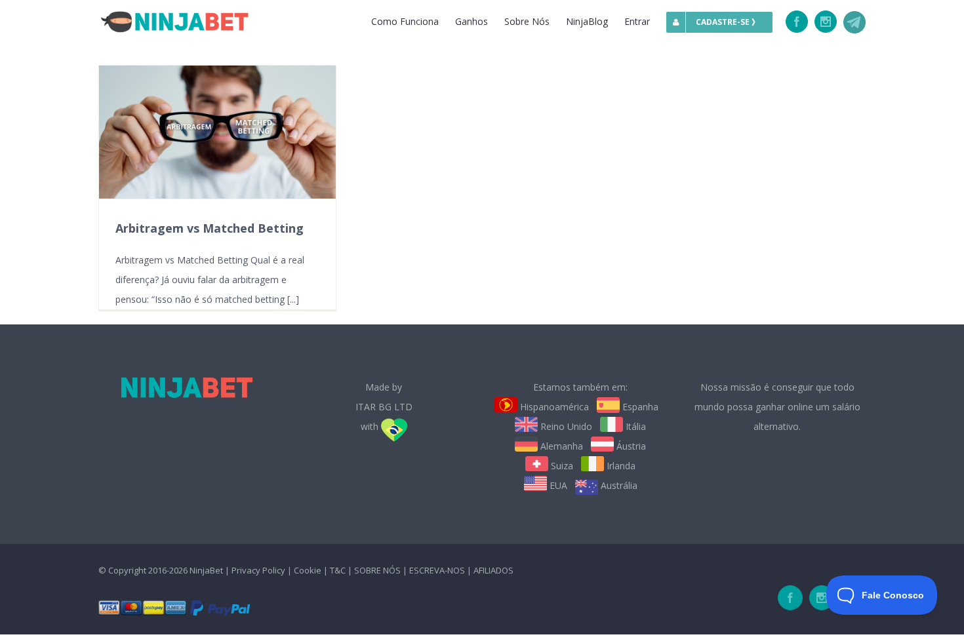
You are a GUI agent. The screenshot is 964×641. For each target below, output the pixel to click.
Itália (634, 426)
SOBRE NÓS (377, 570)
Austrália (617, 485)
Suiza (560, 465)
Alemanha (560, 446)
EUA (557, 485)
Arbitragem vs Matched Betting (209, 228)
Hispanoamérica (553, 406)
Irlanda (619, 465)
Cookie (307, 570)
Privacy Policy (258, 570)
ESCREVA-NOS (438, 570)
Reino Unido (565, 426)
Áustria (630, 446)
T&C (338, 570)
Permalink (215, 132)
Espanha (639, 406)
